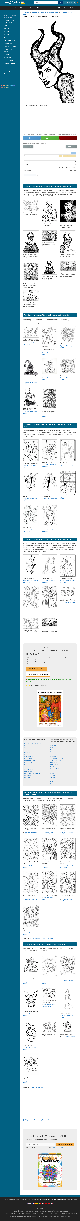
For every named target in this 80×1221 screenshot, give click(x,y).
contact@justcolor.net (60, 1215)
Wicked (52, 781)
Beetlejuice (53, 752)
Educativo (27, 752)
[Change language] (77, 2)
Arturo (51, 747)
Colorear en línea (62, 7)
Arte (25, 754)
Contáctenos (44, 1199)
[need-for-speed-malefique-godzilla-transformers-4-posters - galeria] (31, 252)
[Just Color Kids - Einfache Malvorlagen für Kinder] (46, 1203)
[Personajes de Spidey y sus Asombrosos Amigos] (49, 1032)
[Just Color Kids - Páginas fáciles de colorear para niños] (36, 1203)
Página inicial (26, 12)
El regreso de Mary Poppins (57, 758)
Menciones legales (52, 1199)
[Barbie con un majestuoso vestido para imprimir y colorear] (68, 1009)
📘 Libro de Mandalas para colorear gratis (8, 86)
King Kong (53, 766)
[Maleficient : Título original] (49, 274)
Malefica (73, 153)
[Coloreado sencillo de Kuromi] (31, 1009)
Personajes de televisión (31, 762)
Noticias (15, 7)
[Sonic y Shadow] (68, 975)
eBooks (72, 7)
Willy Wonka (53, 783)
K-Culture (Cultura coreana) (32, 773)
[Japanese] (52, 1203)
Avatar (52, 749)
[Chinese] (49, 1203)
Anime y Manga (28, 769)
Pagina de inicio (6, 7)
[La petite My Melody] (31, 1043)
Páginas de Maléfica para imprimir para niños (57, 186)
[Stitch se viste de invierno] (68, 1032)
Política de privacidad (58, 1147)
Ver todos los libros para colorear (38, 674)
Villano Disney (72, 156)
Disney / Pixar (28, 758)
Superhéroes (27, 767)
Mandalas (27, 745)
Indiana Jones (54, 764)
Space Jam (53, 773)
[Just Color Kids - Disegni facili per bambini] (43, 1203)
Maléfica (25, 14)
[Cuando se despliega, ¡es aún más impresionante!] (49, 240)
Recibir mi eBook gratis (65, 1144)
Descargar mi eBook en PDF (36, 668)
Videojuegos (27, 775)
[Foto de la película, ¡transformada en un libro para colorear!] (31, 300)
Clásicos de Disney (29, 756)
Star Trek (52, 775)
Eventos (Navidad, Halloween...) (33, 743)
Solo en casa (53, 771)
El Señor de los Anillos (56, 760)
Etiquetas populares (36, 1199)
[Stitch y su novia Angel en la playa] (49, 975)
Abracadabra (53, 745)
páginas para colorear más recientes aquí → (42, 938)
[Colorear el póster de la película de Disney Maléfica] (31, 281)
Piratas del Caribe (55, 769)
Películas (26, 765)
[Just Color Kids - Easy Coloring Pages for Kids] (29, 1203)
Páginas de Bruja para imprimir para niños (56, 315)
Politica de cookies (61, 1199)
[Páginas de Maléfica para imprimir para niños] (24, 1120)
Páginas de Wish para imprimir (67, 465)
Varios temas (27, 748)
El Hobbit (52, 754)
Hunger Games (54, 762)
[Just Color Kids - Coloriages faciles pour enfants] (33, 1203)
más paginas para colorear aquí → (39, 1087)
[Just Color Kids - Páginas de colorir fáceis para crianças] (39, 1203)
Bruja (60, 156)
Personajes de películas (66, 12)
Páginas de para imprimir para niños (38, 1120)
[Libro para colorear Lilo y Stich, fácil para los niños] (31, 1074)
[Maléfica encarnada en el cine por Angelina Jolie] (49, 221)
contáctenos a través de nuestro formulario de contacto (28, 1215)
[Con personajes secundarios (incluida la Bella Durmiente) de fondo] (68, 270)
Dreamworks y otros (29, 760)
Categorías (23, 7)
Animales (27, 750)
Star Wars (52, 777)
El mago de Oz (54, 756)
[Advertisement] (50, 120)
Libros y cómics (28, 771)
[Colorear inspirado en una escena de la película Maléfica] (31, 210)
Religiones (27, 777)
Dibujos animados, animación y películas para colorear (45, 12)
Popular (32, 7)
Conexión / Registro (69, 2)
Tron (51, 779)
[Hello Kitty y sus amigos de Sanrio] (31, 975)
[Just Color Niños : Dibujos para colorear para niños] (14, 2)
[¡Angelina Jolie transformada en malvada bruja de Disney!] (68, 221)
